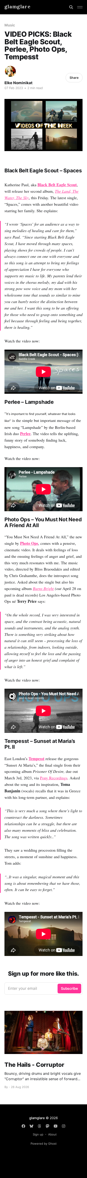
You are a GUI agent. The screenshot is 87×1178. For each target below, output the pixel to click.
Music (9, 25)
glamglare (17, 6)
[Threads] (39, 1126)
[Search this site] (71, 7)
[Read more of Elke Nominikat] (10, 71)
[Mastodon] (47, 1126)
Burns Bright (43, 588)
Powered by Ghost (44, 1143)
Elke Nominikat (18, 83)
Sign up (38, 1134)
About (52, 1134)
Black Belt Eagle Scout (57, 185)
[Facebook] (23, 1126)
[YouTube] (55, 1126)
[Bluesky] (31, 1126)
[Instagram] (63, 1126)
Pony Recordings (53, 777)
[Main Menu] (80, 7)
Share (74, 77)
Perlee (25, 433)
